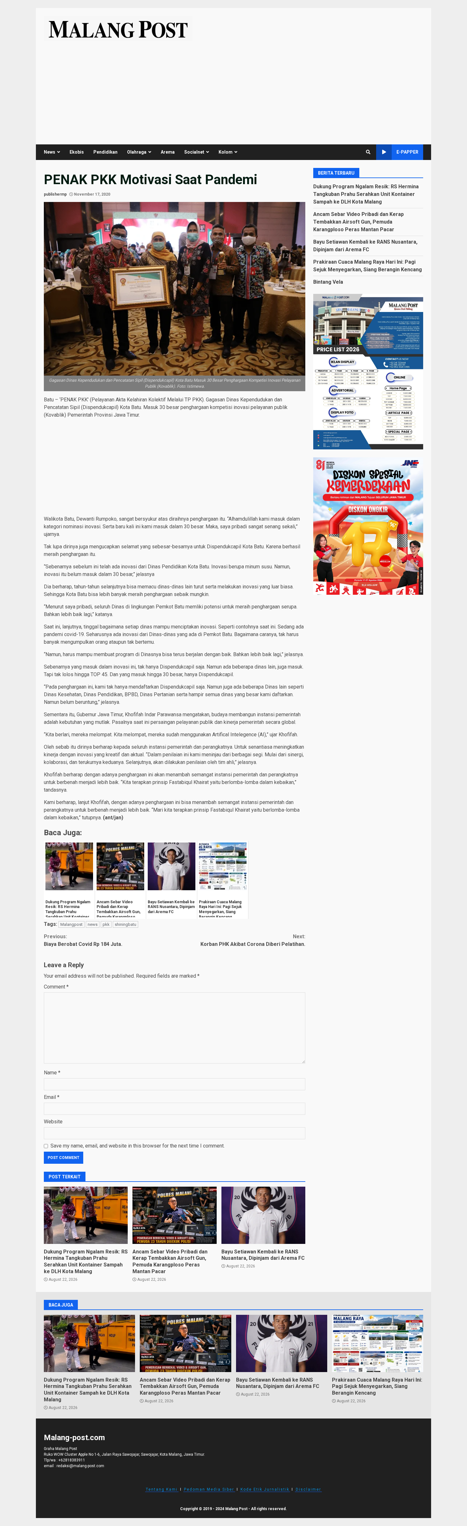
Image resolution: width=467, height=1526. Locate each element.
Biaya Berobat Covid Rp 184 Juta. (83, 940)
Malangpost (71, 924)
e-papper (407, 152)
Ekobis (77, 152)
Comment (56, 987)
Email (51, 1097)
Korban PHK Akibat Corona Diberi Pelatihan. (252, 940)
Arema (168, 152)
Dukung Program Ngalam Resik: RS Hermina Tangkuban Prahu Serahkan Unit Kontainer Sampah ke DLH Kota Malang (86, 1215)
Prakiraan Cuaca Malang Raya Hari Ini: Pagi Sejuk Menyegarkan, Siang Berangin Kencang (377, 1343)
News (49, 152)
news (93, 924)
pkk (106, 924)
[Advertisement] (233, 88)
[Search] (368, 152)
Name (52, 1073)
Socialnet (194, 152)
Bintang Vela (328, 282)
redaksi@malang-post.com (80, 1466)
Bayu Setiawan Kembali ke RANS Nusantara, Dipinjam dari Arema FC (263, 1215)
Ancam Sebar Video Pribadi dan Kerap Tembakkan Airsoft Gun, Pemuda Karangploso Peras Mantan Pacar (174, 1215)
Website (53, 1122)
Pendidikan (105, 152)
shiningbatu (125, 924)
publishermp (55, 194)
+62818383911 (71, 1460)
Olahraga (136, 152)
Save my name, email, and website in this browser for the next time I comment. (138, 1146)
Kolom (226, 152)
